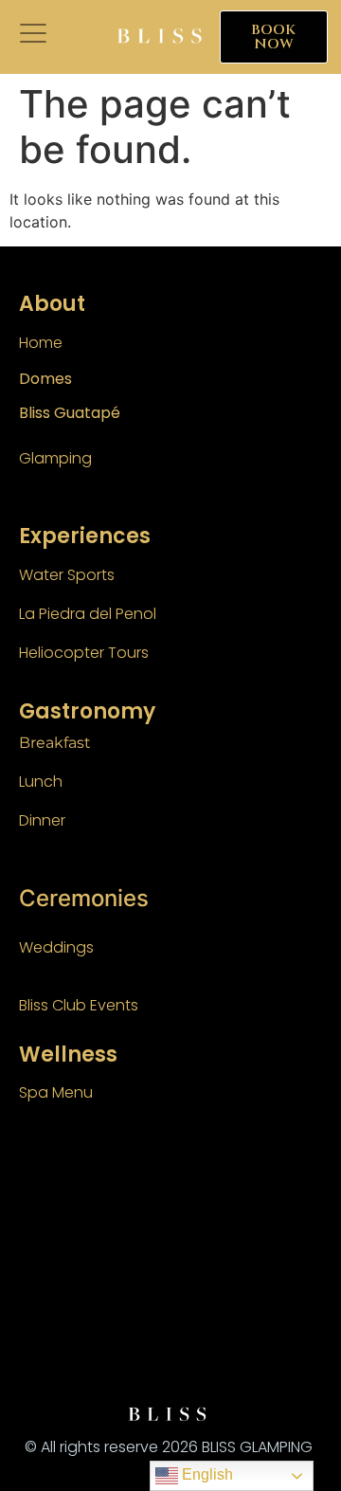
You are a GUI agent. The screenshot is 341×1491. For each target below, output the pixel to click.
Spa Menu (56, 1092)
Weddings (56, 947)
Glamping (55, 458)
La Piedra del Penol (87, 614)
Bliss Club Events (78, 1005)
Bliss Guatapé (69, 413)
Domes (45, 379)
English (205, 1474)
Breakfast (55, 743)
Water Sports (67, 575)
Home (41, 343)
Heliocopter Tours (84, 653)
